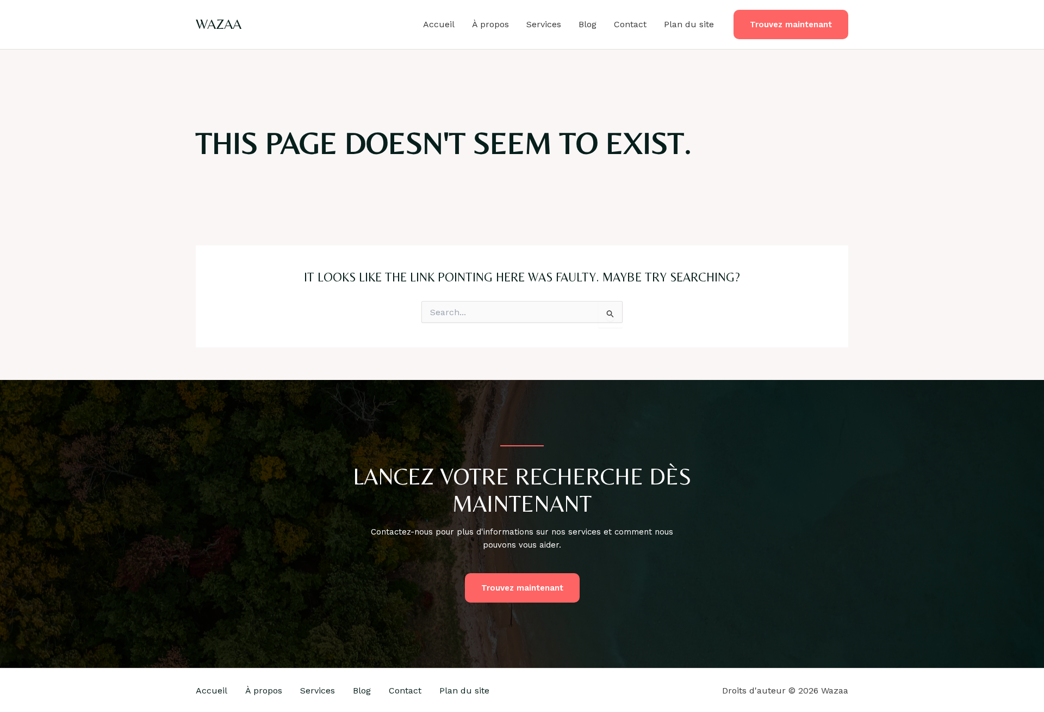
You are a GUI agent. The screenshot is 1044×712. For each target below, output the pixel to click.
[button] (791, 25)
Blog (587, 24)
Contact (630, 24)
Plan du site (689, 24)
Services (543, 24)
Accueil (439, 24)
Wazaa (218, 24)
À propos (490, 24)
